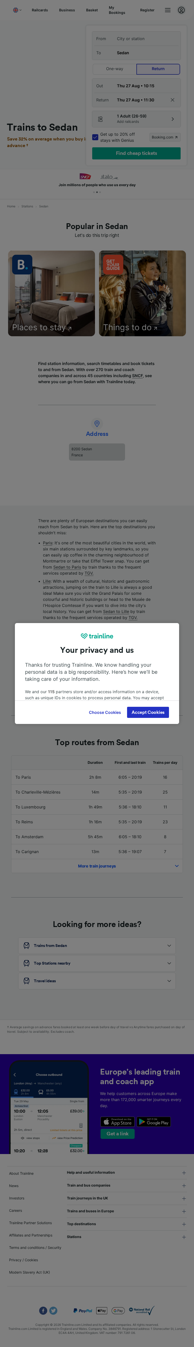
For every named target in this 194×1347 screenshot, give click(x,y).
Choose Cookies (105, 712)
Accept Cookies (148, 712)
